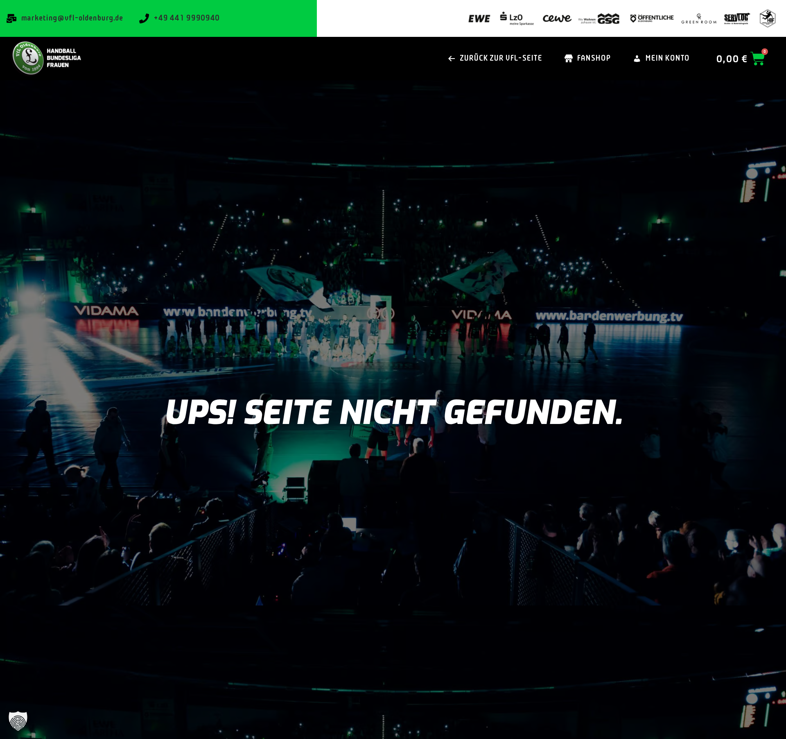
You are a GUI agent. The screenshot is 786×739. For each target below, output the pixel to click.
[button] (18, 721)
